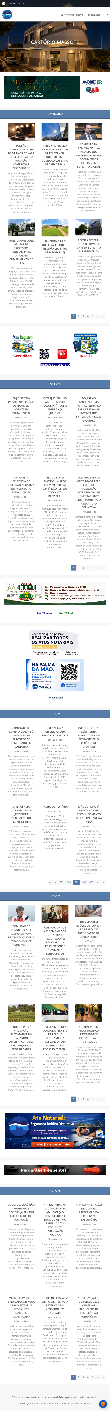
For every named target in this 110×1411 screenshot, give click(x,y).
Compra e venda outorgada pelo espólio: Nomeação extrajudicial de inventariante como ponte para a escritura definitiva (88, 492)
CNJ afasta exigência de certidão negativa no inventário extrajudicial (21, 485)
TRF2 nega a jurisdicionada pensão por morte (55, 731)
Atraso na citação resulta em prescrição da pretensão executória (89, 1212)
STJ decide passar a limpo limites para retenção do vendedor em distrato (55, 1305)
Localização (94, 14)
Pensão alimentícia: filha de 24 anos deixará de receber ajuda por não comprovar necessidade (21, 157)
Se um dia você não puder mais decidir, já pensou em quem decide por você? (21, 1212)
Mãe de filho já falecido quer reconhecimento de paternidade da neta (89, 814)
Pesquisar (4, 3)
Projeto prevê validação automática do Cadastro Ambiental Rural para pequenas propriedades (21, 1038)
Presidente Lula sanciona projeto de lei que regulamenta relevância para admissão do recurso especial (55, 1038)
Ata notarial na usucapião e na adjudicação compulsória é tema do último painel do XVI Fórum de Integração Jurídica (55, 1219)
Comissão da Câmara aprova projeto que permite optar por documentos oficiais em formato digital (89, 155)
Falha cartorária (55, 806)
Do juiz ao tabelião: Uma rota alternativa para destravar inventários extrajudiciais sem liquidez (89, 409)
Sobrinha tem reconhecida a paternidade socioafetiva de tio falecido (89, 1034)
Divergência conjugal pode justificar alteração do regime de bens (21, 814)
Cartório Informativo (72, 14)
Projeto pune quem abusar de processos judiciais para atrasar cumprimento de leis (21, 252)
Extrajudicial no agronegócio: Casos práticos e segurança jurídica (55, 405)
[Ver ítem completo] (21, 140)
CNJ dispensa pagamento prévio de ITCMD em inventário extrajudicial (21, 405)
